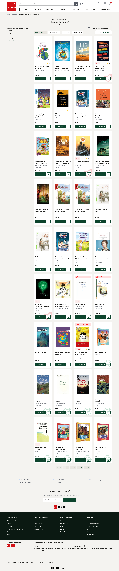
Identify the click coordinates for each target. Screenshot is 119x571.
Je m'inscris (70, 500)
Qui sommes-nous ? (66, 521)
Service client (11, 534)
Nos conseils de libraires (24, 482)
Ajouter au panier (41, 126)
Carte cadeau (37, 521)
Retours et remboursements (15, 529)
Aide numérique (11, 532)
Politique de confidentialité (94, 523)
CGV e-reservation (92, 532)
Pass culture (37, 526)
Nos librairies (64, 523)
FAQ (59, 482)
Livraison (9, 523)
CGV (88, 529)
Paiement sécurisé (12, 526)
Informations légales (93, 521)
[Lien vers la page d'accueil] (11, 6)
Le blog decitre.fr (38, 529)
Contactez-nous (95, 483)
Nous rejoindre (64, 526)
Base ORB (63, 532)
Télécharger (40, 78)
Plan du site (90, 534)
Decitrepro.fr (64, 529)
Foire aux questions (12, 521)
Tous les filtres (39, 32)
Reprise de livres (38, 523)
